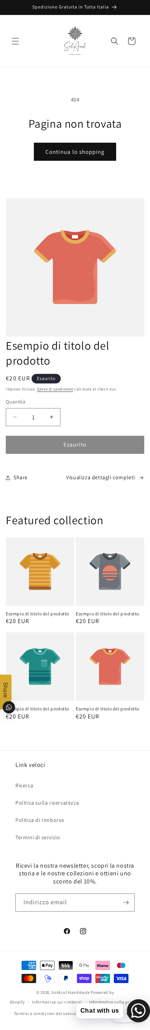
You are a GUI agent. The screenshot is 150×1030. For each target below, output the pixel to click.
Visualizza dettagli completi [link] (100, 477)
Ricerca (24, 785)
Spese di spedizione (55, 389)
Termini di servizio (37, 837)
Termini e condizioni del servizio (46, 1013)
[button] (15, 41)
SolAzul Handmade (71, 992)
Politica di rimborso (40, 820)
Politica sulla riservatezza (47, 802)
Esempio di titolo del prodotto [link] (37, 614)
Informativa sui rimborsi (57, 1002)
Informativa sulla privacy (115, 1002)
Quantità (15, 401)
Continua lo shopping (75, 151)
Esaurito (75, 444)
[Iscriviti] (125, 902)
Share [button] (20, 477)
